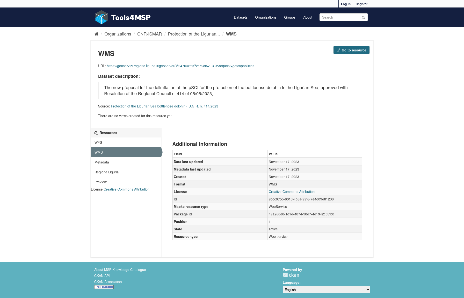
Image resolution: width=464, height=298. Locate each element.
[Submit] (363, 17)
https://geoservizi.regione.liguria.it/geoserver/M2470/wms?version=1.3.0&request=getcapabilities (180, 65)
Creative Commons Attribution (127, 189)
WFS (98, 142)
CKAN (291, 274)
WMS (231, 34)
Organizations (265, 17)
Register (361, 3)
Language (291, 282)
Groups (290, 17)
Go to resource (353, 50)
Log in (346, 3)
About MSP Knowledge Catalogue (120, 269)
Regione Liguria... (108, 172)
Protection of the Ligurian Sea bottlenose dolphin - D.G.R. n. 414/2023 (164, 106)
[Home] (96, 33)
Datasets (240, 17)
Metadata (101, 162)
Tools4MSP (131, 17)
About (307, 17)
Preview (100, 181)
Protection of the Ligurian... (194, 33)
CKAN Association (108, 281)
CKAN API (102, 275)
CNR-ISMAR (149, 33)
